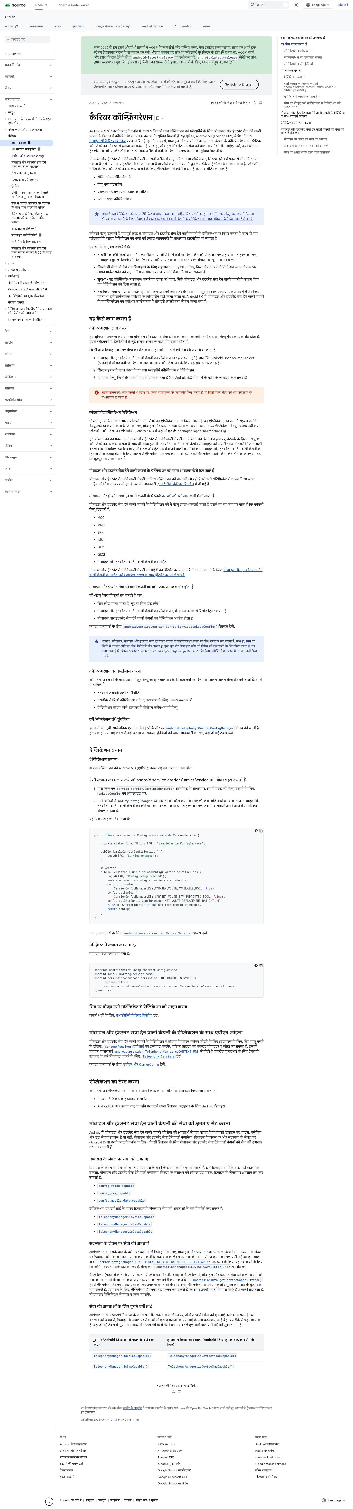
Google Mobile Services (270, 1464)
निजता (128, 1500)
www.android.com (267, 1457)
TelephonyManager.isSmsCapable (124, 1224)
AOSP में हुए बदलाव (215, 62)
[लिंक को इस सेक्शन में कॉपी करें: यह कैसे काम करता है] (135, 319)
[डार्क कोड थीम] (256, 830)
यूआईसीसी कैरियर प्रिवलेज (107, 141)
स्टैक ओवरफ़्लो (263, 1470)
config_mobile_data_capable (121, 1200)
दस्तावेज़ (10, 16)
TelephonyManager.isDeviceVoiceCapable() (202, 1356)
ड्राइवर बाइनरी (67, 1477)
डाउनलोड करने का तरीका (73, 1457)
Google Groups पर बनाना (173, 1477)
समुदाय (90, 1500)
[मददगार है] (254, 103)
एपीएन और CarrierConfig (141, 1065)
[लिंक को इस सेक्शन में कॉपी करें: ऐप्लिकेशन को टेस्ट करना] (143, 1082)
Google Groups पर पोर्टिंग (173, 1483)
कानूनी (102, 1500)
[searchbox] (27, 39)
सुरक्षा (57, 26)
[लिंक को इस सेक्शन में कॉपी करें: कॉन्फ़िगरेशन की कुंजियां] (134, 719)
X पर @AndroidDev (170, 1451)
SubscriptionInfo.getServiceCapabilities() (224, 1280)
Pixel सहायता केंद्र (265, 1451)
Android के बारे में (71, 1500)
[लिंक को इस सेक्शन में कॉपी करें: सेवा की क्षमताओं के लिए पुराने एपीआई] (156, 1306)
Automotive (183, 26)
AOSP (92, 102)
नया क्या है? (11, 26)
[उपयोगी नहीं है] (261, 103)
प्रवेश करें (342, 5)
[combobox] (268, 5)
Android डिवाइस (152, 26)
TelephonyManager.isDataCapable (125, 1232)
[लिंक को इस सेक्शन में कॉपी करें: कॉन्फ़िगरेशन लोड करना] (132, 328)
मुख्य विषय (78, 26)
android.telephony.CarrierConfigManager (200, 728)
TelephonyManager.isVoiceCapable (126, 1217)
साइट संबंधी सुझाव (147, 1500)
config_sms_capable (114, 1193)
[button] (24, 65)
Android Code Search (74, 5)
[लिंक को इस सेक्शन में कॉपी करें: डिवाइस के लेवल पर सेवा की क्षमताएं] (152, 1159)
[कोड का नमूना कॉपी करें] (261, 830)
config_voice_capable (116, 1186)
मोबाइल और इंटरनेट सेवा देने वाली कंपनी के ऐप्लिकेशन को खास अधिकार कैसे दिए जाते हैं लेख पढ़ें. (194, 219)
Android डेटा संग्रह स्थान (73, 1444)
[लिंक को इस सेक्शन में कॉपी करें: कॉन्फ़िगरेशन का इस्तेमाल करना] (145, 671)
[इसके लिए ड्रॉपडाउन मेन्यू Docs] (48, 5)
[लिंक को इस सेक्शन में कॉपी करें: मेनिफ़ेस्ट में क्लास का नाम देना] (143, 945)
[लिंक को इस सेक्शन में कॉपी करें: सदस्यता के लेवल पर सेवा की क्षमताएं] (153, 1243)
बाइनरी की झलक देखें (71, 1464)
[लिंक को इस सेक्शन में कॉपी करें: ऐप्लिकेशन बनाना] (128, 750)
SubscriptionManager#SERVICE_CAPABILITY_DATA (192, 1267)
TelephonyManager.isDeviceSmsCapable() (200, 1366)
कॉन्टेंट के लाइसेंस (132, 1408)
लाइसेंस (115, 1500)
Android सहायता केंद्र (267, 1444)
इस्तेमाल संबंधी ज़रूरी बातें (73, 1451)
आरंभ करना (36, 26)
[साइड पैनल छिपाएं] (49, 1502)
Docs (39, 5)
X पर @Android (167, 1444)
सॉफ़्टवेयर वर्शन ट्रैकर (266, 1477)
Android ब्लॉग (166, 1457)
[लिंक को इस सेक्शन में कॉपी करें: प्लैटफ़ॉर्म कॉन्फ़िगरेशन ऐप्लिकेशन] (141, 413)
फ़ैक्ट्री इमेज (66, 1470)
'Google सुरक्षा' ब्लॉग (169, 1464)
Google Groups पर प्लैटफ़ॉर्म (174, 1470)
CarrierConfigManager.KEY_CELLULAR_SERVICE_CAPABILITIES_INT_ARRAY (153, 1262)
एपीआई (124, 1047)
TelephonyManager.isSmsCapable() (120, 1366)
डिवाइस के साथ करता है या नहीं (113, 26)
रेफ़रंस (206, 26)
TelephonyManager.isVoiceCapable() (122, 1356)
